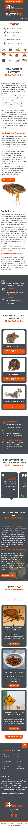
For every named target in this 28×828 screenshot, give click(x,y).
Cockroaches (7, 761)
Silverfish (19, 761)
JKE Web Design (16, 825)
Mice (18, 754)
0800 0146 (14, 13)
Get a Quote (7, 180)
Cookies (11, 812)
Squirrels (19, 764)
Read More (13, 644)
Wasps (19, 766)
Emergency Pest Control (14, 1)
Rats (18, 759)
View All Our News (12, 737)
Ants (5, 754)
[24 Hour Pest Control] (14, 9)
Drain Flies (6, 766)
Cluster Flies (7, 764)
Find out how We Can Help (12, 351)
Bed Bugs (6, 756)
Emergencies (20, 768)
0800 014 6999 (14, 809)
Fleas (5, 768)
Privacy (17, 812)
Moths (18, 756)
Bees (5, 759)
